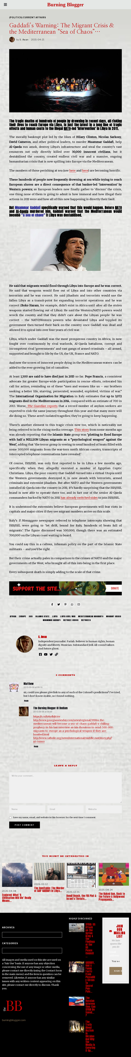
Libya (54, 616)
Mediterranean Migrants (90, 616)
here (72, 170)
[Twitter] (58, 604)
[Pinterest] (65, 604)
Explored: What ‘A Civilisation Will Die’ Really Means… (16, 898)
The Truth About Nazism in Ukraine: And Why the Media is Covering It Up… (90, 1036)
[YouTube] (45, 654)
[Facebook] (52, 604)
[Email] (78, 604)
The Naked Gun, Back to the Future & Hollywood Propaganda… (112, 897)
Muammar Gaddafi (52, 620)
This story (81, 429)
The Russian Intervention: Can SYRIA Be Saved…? (90, 1006)
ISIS (31, 616)
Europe (22, 616)
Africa (13, 616)
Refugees (86, 620)
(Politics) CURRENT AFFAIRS (27, 17)
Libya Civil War (67, 616)
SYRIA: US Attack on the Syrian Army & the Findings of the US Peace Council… (90, 940)
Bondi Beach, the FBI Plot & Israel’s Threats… (81, 897)
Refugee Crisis (70, 620)
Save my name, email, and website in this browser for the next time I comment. (54, 817)
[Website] (56, 654)
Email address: (114, 953)
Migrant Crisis (113, 616)
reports (42, 406)
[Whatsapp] (72, 604)
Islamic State (42, 616)
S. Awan (24, 39)
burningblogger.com (14, 1020)
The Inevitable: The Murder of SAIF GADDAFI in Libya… (49, 889)
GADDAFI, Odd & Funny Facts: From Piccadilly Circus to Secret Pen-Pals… (90, 977)
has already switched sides (79, 497)
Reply (26, 700)
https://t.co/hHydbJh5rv (46, 716)
